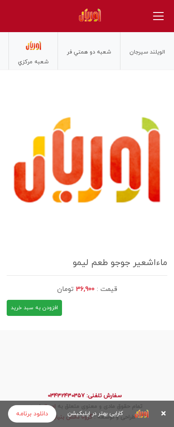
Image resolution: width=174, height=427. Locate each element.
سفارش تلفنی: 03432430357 (85, 396)
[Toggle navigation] (158, 16)
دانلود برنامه (32, 414)
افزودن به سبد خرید (34, 307)
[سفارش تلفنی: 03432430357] (24, 15)
